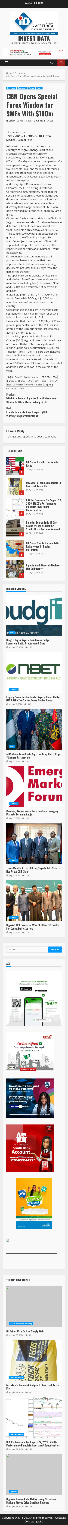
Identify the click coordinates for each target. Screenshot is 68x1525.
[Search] (51, 63)
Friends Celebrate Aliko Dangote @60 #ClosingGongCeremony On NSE (26, 412)
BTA (55, 377)
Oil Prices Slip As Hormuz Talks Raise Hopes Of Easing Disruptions (15, 548)
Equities (13, 1491)
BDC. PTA (46, 377)
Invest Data (34, 38)
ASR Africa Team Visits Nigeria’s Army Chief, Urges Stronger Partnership (34, 729)
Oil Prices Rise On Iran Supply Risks (15, 466)
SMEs (22, 388)
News (39, 88)
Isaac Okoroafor (15, 384)
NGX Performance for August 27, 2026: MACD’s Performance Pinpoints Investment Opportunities (15, 507)
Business (11, 88)
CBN (36, 380)
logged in (27, 436)
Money (31, 88)
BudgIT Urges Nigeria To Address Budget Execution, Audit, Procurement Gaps (34, 615)
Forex (43, 380)
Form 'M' (53, 380)
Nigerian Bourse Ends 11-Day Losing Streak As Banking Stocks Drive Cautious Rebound (15, 527)
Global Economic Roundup (21, 1323)
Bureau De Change (16, 380)
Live (61, 62)
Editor (12, 120)
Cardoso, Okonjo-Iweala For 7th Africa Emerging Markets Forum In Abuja (34, 786)
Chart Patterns (16, 1377)
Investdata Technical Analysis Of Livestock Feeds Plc (15, 486)
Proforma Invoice (33, 384)
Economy (22, 88)
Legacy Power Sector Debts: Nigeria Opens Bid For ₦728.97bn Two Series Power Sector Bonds (34, 672)
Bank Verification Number (27, 377)
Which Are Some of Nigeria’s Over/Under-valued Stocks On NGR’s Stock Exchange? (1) (31, 398)
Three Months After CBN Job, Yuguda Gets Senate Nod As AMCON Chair (34, 843)
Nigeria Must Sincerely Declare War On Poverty (15, 569)
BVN (30, 380)
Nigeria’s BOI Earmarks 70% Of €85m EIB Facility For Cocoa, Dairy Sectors (34, 900)
